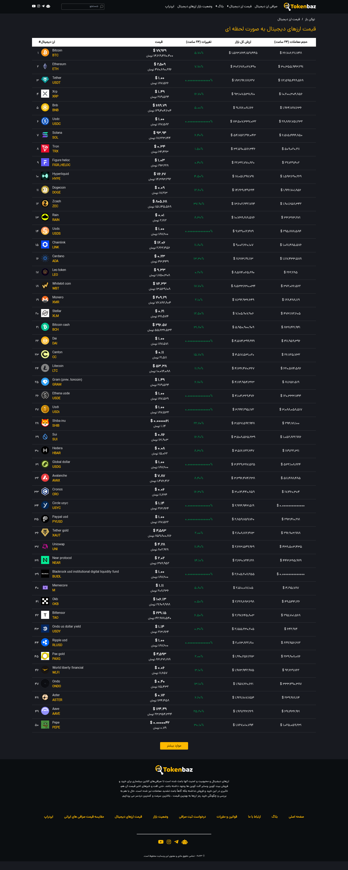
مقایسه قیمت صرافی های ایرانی (84, 817)
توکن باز (310, 19)
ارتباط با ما (254, 817)
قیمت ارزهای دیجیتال (128, 817)
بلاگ (221, 6)
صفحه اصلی (296, 817)
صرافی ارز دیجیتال (266, 6)
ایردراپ (169, 6)
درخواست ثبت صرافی (192, 817)
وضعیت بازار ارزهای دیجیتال (194, 6)
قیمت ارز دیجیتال (240, 6)
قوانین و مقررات (227, 817)
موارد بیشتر (174, 746)
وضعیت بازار (160, 817)
